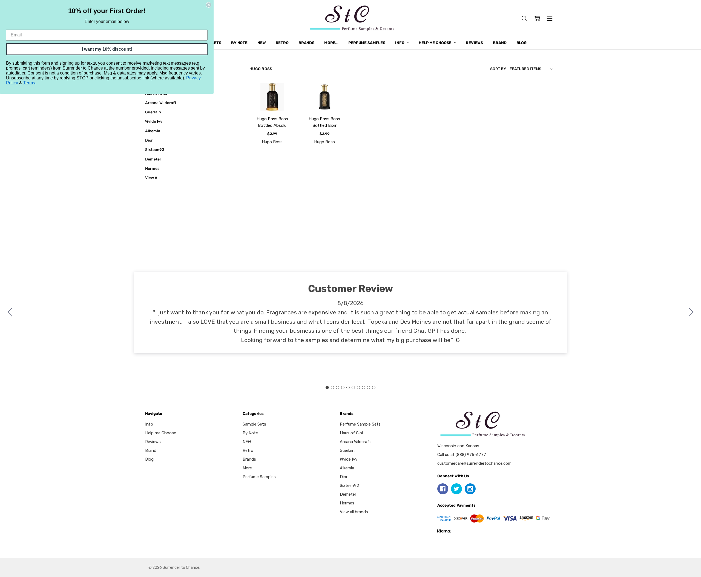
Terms (29, 83)
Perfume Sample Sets (360, 424)
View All (152, 178)
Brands (306, 43)
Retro (282, 43)
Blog (521, 43)
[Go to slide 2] (691, 313)
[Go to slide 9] (368, 387)
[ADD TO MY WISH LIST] (285, 102)
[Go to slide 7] (358, 387)
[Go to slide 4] (342, 387)
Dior (149, 140)
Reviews (474, 43)
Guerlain (153, 112)
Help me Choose (435, 43)
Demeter (153, 159)
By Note (239, 43)
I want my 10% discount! (107, 49)
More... (331, 43)
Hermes (152, 168)
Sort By (498, 69)
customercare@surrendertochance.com (474, 463)
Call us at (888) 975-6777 (461, 454)
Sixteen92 (154, 149)
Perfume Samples (366, 43)
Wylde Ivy (153, 121)
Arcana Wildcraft (160, 103)
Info (400, 43)
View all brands (354, 511)
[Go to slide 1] (327, 387)
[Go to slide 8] (363, 387)
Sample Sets (254, 424)
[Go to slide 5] (348, 387)
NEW (261, 43)
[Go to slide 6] (353, 387)
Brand (499, 43)
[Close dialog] (208, 5)
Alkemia (152, 131)
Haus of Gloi (351, 432)
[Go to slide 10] (10, 313)
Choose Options (272, 96)
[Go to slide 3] (337, 387)
